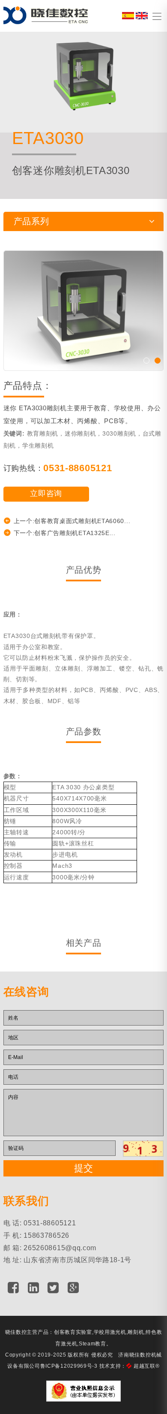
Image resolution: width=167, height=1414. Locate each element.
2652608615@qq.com (60, 1248)
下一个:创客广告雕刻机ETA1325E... (65, 532)
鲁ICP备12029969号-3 (69, 1366)
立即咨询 (46, 493)
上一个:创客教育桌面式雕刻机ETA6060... (72, 520)
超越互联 (147, 1366)
